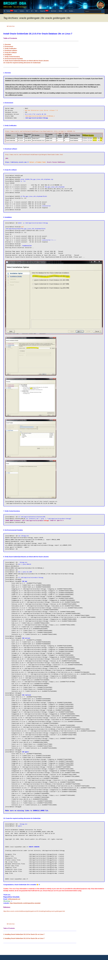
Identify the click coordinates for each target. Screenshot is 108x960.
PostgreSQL (44, 11)
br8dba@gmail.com (14, 899)
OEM (36, 11)
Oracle (15, 11)
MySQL (60, 11)
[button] (54, 137)
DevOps (71, 11)
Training (9, 11)
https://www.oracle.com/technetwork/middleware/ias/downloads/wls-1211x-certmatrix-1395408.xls (40, 131)
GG (31, 11)
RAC (27, 11)
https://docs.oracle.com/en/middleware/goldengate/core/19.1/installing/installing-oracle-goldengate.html (34, 911)
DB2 (66, 11)
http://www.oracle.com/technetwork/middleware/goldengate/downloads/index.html (34, 154)
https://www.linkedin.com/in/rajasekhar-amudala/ (25, 903)
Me (4, 11)
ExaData (22, 11)
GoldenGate (11, 26)
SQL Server (53, 11)
